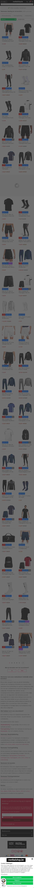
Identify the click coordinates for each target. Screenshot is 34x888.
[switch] (3, 885)
